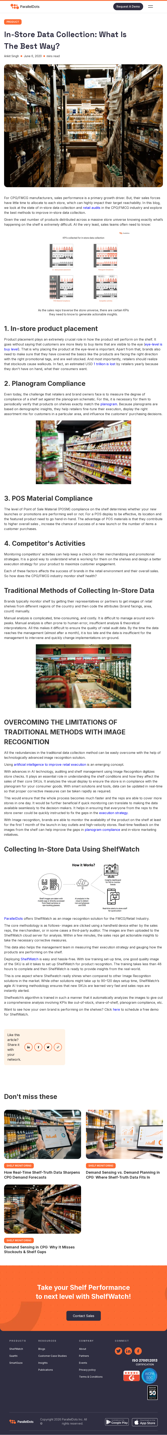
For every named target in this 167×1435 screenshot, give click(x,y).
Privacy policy (87, 1369)
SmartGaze (16, 1362)
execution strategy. (113, 813)
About (82, 1348)
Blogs (41, 1348)
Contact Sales (83, 1316)
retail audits (91, 208)
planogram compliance (102, 830)
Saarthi (13, 1355)
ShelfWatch (29, 959)
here (116, 1009)
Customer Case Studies (52, 1355)
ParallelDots (13, 918)
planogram (108, 404)
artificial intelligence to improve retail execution (50, 764)
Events (83, 1362)
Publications (45, 1369)
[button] (150, 6)
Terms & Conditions (91, 1376)
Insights (43, 1362)
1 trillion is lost (104, 364)
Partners (84, 1355)
